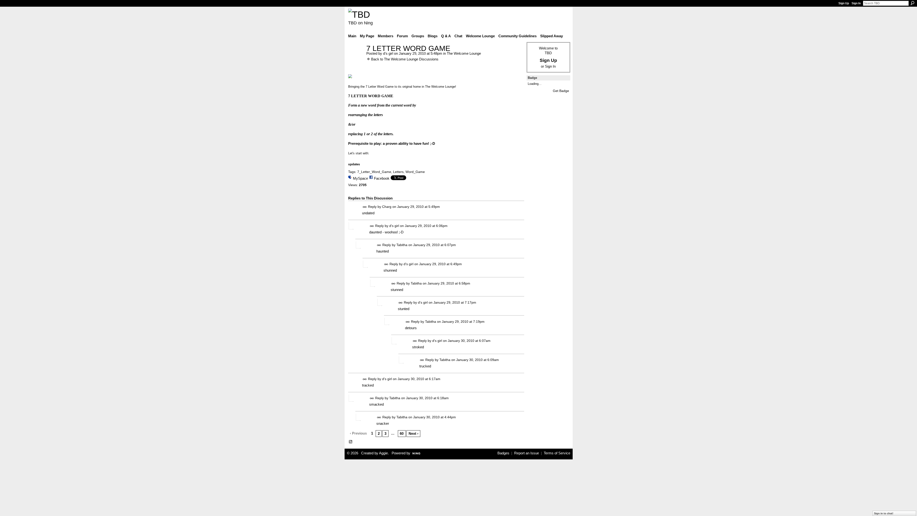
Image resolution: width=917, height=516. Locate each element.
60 (402, 433)
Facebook (381, 178)
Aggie (383, 453)
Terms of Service (557, 453)
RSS (351, 442)
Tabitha (401, 245)
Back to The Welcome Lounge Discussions (404, 59)
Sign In (856, 3)
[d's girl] (355, 57)
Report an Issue (526, 453)
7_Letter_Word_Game (374, 172)
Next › (413, 433)
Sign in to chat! (883, 513)
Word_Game (415, 172)
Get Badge (561, 91)
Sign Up (843, 3)
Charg (386, 207)
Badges (503, 453)
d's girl (388, 53)
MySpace (360, 178)
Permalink (365, 207)
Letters (398, 172)
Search (912, 3)
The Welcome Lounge (464, 53)
